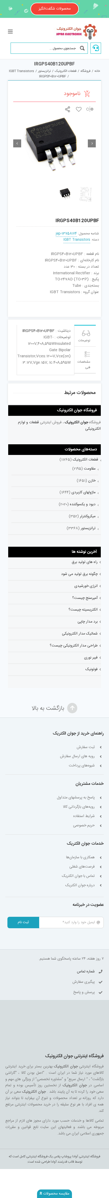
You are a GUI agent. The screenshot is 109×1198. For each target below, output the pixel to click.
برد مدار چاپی (88, 622)
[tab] (85, 336)
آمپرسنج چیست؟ (85, 598)
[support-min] (75, 303)
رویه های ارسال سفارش (77, 756)
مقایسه (89, 109)
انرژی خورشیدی (86, 586)
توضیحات (84, 340)
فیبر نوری (91, 657)
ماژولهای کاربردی (83, 492)
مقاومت (90, 469)
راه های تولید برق (85, 562)
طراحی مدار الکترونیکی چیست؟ (74, 645)
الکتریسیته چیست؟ (83, 610)
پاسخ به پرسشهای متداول (76, 798)
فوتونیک (91, 669)
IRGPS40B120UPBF (38, 331)
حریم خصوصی (84, 826)
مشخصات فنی (84, 364)
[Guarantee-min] (24, 303)
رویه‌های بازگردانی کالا (79, 807)
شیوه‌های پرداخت (82, 766)
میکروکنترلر (88, 516)
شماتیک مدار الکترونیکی (80, 634)
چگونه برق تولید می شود (79, 574)
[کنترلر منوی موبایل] (10, 31)
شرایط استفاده (84, 816)
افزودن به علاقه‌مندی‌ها (78, 109)
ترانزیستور (88, 528)
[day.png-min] (41, 303)
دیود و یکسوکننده (83, 504)
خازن (92, 481)
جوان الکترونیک (76, 422)
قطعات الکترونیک (85, 460)
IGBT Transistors (76, 240)
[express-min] (91, 303)
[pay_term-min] (58, 303)
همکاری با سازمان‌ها (80, 858)
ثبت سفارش (86, 747)
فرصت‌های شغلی (82, 867)
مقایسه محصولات (55, 1194)
